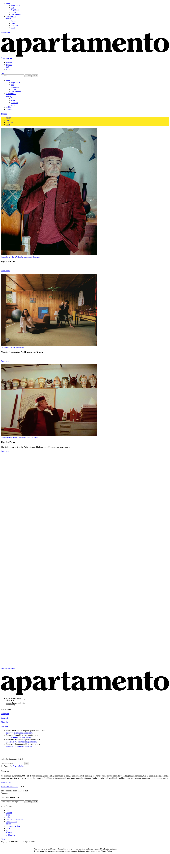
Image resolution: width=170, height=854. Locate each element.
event (8, 815)
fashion (9, 833)
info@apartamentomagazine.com (19, 737)
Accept (129, 850)
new (12, 7)
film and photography (14, 819)
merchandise (16, 14)
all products (15, 5)
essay (13, 23)
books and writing (13, 826)
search (8, 69)
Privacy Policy (18, 766)
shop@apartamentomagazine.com (19, 733)
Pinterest (4, 718)
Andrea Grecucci (6, 437)
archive (9, 62)
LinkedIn (4, 722)
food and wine (11, 821)
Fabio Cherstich (6, 347)
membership (11, 16)
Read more (5, 271)
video (13, 28)
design (8, 824)
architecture (10, 835)
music (8, 828)
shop (8, 3)
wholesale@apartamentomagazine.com (21, 742)
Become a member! (8, 668)
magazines (15, 10)
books (13, 12)
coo (7, 810)
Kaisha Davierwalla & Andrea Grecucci (14, 257)
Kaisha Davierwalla (19, 437)
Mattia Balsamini (34, 257)
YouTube (4, 726)
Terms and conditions (9, 786)
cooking (9, 813)
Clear (35, 76)
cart (7, 67)
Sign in (9, 65)
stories (8, 19)
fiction (13, 21)
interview (14, 25)
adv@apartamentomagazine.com (19, 746)
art (7, 830)
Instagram (5, 714)
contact (9, 109)
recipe (8, 817)
